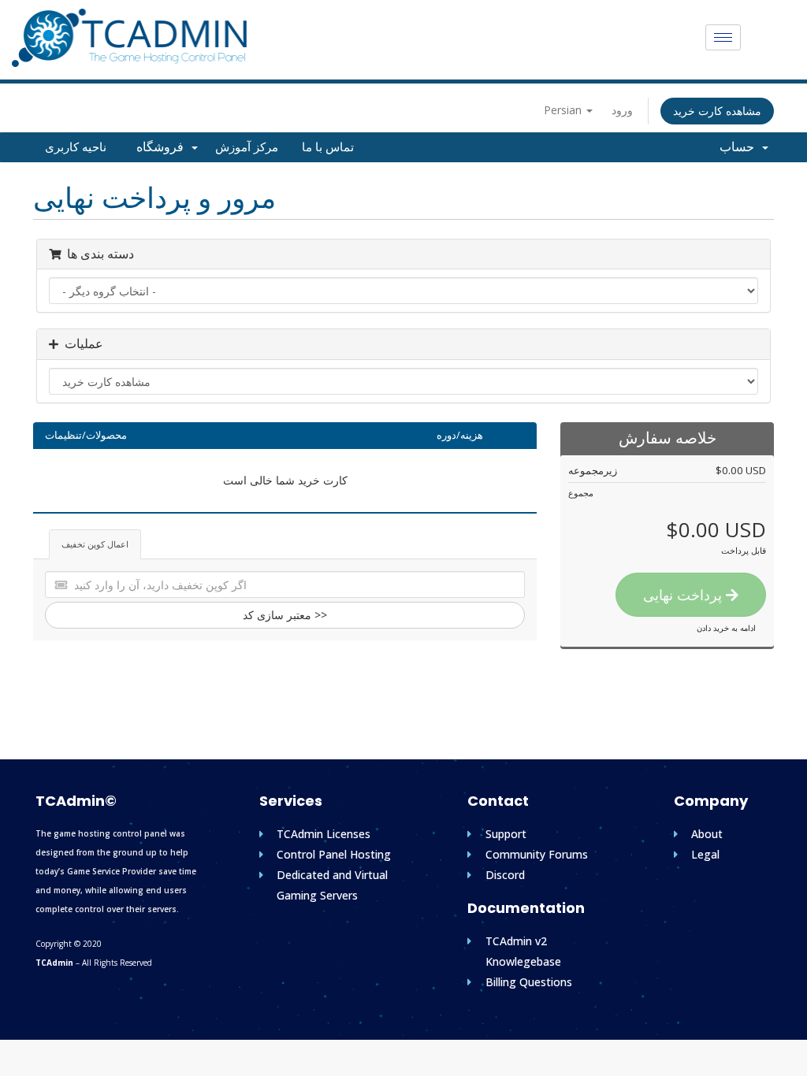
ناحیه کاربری (75, 147)
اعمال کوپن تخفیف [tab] (94, 544)
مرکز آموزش (246, 147)
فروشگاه (163, 146)
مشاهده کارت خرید (717, 110)
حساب (740, 146)
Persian (564, 109)
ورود (622, 109)
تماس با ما (328, 147)
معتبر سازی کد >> (285, 614)
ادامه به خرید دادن (726, 627)
